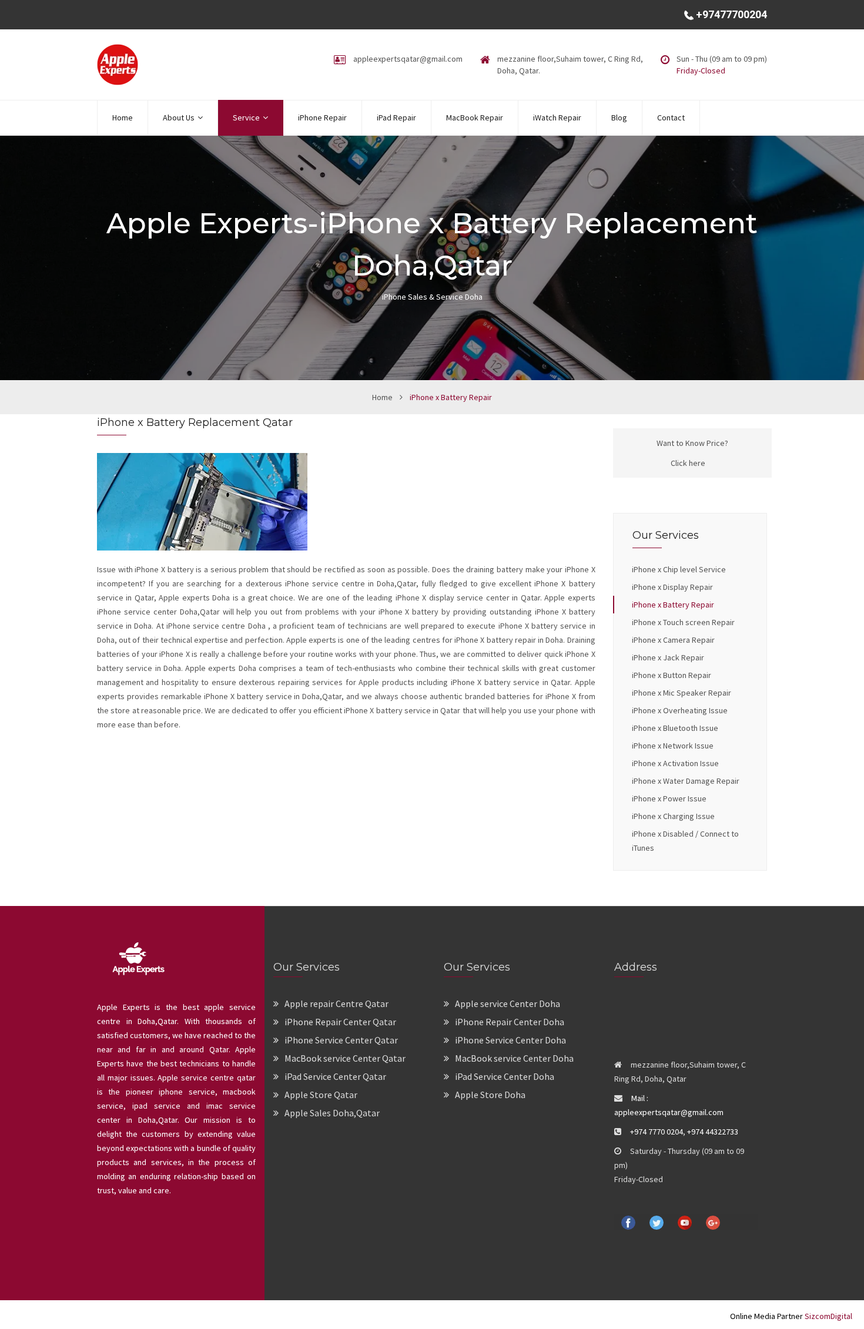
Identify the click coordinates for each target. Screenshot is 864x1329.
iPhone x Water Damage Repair (685, 781)
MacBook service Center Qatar (345, 1058)
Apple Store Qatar (320, 1094)
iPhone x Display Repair (672, 587)
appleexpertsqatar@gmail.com (408, 58)
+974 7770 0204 (656, 1131)
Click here (688, 463)
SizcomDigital (827, 1316)
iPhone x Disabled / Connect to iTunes (685, 840)
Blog (619, 117)
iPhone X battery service (388, 710)
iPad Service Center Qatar (335, 1076)
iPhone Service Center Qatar (341, 1040)
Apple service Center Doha (507, 1003)
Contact (671, 117)
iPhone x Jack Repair (668, 657)
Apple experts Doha (194, 597)
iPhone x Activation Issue (675, 763)
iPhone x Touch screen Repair (683, 622)
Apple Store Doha (490, 1094)
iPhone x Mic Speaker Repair (681, 692)
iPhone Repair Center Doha (509, 1022)
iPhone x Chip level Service (679, 569)
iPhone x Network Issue (673, 745)
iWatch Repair (557, 117)
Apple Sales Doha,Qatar (332, 1113)
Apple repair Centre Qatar (336, 1003)
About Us (179, 117)
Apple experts (568, 597)
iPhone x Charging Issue (673, 816)
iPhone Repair (322, 117)
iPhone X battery (165, 569)
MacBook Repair (474, 117)
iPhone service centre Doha (217, 625)
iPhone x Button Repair (671, 675)
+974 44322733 (712, 1131)
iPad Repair (396, 117)
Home (122, 117)
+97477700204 (730, 14)
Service (246, 117)
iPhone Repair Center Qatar (340, 1022)
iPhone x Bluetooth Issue (675, 728)
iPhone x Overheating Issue (680, 710)
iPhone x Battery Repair (673, 604)
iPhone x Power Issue (669, 798)
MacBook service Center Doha (514, 1058)
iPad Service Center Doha (504, 1076)
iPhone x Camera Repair (673, 640)
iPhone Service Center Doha (510, 1040)
